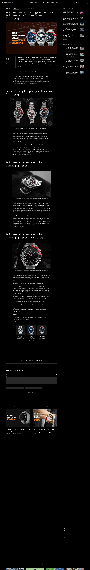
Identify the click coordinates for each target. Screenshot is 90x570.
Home (7, 8)
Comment (7, 376)
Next (43, 406)
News (10, 8)
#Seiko (31, 352)
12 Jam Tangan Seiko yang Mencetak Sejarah (28, 215)
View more (65, 39)
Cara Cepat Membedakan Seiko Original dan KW (28, 71)
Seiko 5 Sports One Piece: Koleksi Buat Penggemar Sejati (30, 283)
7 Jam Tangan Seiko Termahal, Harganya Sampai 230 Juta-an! (31, 144)
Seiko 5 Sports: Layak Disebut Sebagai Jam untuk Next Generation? (33, 304)
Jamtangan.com (39, 360)
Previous (19, 406)
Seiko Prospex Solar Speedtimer (33, 149)
